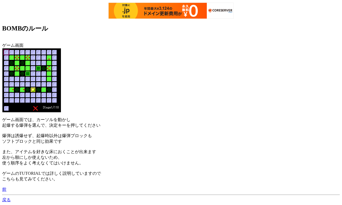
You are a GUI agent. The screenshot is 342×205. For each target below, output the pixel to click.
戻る (6, 200)
